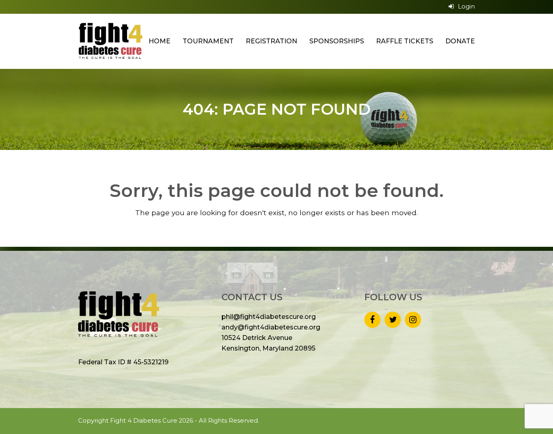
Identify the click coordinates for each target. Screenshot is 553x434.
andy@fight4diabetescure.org (270, 327)
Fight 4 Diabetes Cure (143, 420)
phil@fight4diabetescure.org (268, 317)
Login (466, 6)
